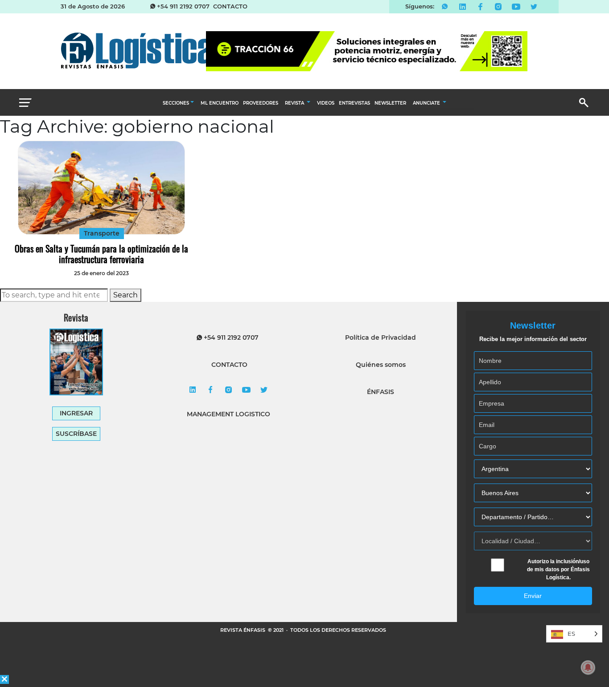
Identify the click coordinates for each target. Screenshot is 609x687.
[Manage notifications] (588, 667)
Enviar (533, 595)
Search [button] (125, 295)
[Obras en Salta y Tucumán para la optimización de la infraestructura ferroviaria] (101, 188)
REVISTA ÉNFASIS (243, 630)
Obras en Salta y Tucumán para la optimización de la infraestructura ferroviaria (101, 254)
